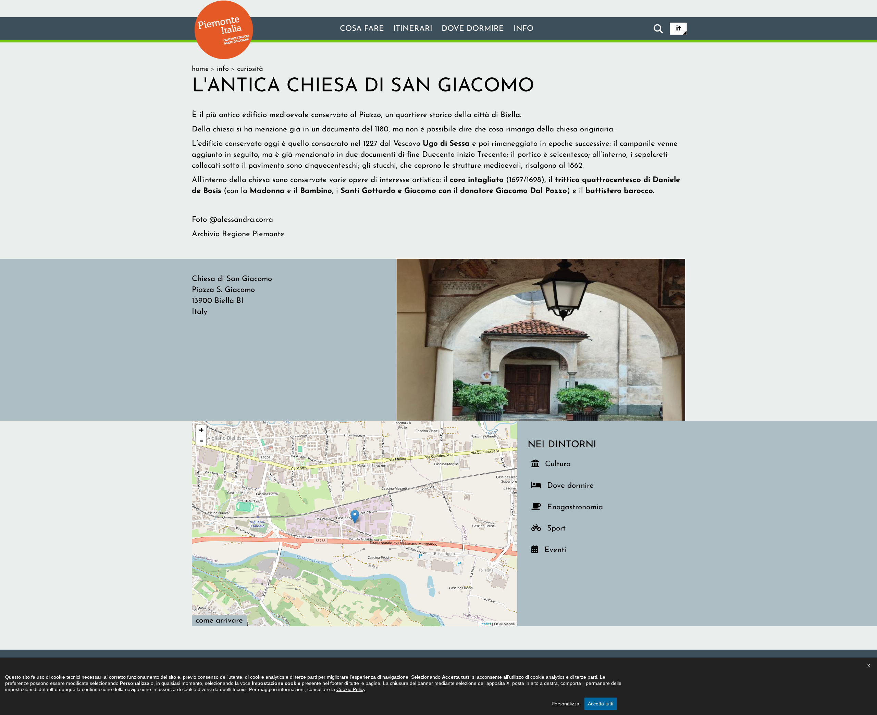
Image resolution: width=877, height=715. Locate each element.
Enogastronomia (573, 507)
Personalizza (565, 703)
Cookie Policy (350, 689)
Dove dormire (473, 29)
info (523, 29)
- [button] (201, 440)
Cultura (558, 464)
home (200, 69)
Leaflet (485, 623)
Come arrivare (219, 621)
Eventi (558, 550)
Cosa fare (362, 29)
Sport (560, 528)
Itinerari (412, 29)
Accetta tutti (600, 703)
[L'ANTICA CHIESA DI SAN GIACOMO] (541, 339)
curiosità (250, 69)
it (678, 29)
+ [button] (201, 430)
